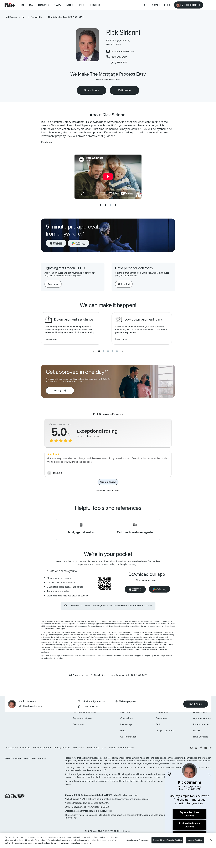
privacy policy (60, 843)
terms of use (75, 843)
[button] (60, 390)
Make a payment (127, 701)
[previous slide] (100, 205)
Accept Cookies (195, 840)
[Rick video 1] (108, 177)
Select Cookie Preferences (138, 840)
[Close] (211, 840)
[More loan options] (207, 5)
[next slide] (116, 205)
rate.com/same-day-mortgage (146, 649)
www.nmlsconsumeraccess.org (133, 799)
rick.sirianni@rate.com (93, 701)
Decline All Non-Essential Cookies (167, 840)
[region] (108, 840)
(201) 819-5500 (90, 706)
